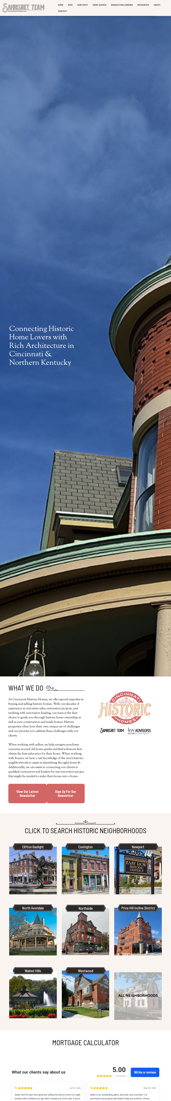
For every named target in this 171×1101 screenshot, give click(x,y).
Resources (143, 4)
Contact (62, 11)
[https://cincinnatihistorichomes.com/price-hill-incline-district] (138, 931)
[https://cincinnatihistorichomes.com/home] (23, 8)
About (157, 4)
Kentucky (82, 4)
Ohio (70, 4)
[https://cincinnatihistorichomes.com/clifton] (33, 870)
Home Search (99, 4)
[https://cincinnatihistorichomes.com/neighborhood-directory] (138, 996)
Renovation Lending (122, 4)
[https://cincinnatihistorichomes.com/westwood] (85, 994)
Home (60, 4)
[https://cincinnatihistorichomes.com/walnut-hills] (33, 994)
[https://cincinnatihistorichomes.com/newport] (138, 870)
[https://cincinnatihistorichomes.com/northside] (85, 931)
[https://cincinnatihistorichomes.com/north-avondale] (33, 931)
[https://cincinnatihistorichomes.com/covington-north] (85, 870)
